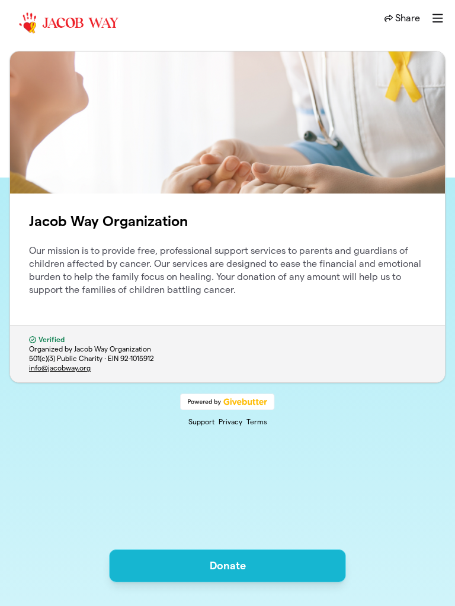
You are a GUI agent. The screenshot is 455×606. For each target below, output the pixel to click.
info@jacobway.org (60, 368)
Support (201, 422)
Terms (256, 422)
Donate (228, 565)
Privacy (230, 422)
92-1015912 (137, 358)
